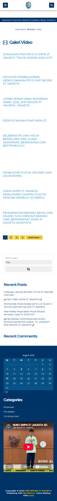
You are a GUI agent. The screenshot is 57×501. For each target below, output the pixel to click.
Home (32, 29)
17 (7, 378)
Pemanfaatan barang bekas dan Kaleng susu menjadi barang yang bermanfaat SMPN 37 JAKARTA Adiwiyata (28, 217)
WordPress (29, 493)
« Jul (6, 392)
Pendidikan (9, 411)
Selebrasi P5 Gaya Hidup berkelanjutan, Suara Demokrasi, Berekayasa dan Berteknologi (24, 140)
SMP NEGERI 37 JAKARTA (38, 491)
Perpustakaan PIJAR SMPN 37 (24, 120)
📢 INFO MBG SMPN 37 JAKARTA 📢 (23, 299)
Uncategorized (11, 416)
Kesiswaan (9, 407)
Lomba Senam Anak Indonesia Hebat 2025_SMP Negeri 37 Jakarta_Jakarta (25, 102)
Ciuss (31, 495)
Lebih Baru (34, 237)
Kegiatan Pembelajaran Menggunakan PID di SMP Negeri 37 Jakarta (27, 80)
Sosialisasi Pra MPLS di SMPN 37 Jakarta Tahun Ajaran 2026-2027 (27, 56)
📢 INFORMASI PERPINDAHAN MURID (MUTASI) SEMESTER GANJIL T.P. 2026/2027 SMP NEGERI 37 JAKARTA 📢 (27, 322)
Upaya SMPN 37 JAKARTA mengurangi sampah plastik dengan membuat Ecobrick (24, 194)
